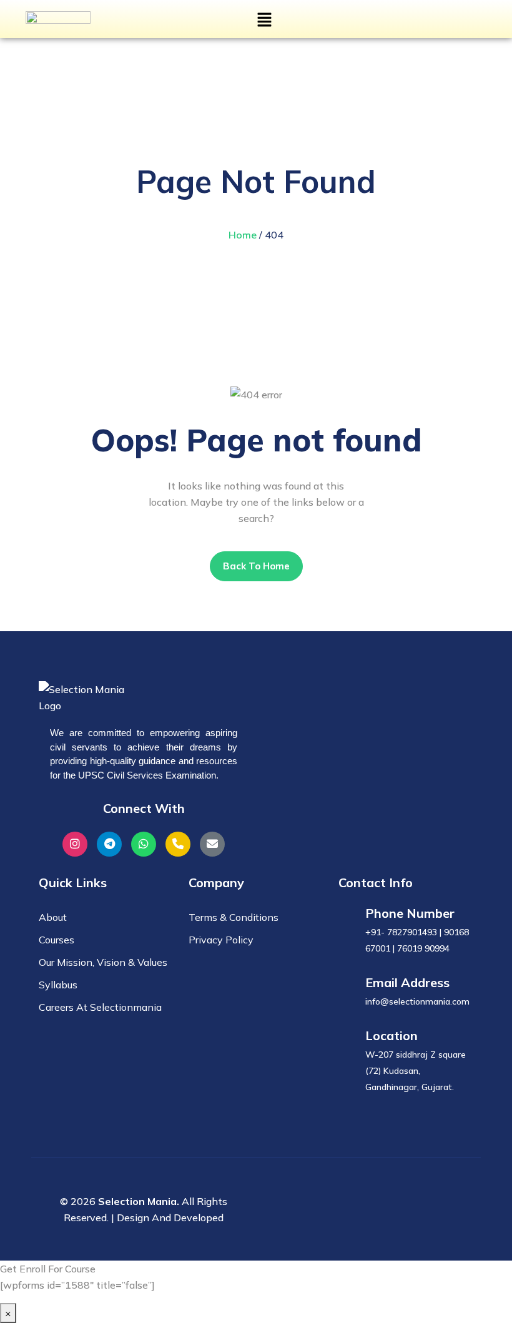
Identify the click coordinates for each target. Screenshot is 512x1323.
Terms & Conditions (233, 917)
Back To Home (256, 566)
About (53, 917)
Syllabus (58, 984)
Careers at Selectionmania (100, 1007)
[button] (264, 19)
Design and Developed (170, 1217)
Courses (56, 939)
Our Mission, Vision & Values (103, 962)
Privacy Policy (221, 939)
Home (243, 235)
